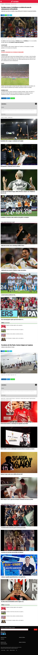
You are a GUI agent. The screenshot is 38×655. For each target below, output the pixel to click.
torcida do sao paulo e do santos (10, 398)
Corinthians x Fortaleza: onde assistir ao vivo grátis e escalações (15, 217)
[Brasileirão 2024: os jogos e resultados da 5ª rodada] (19, 129)
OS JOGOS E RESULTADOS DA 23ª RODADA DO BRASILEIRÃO (12, 52)
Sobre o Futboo (3, 650)
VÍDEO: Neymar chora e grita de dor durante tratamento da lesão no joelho (17, 499)
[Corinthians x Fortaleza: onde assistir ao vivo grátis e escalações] (19, 205)
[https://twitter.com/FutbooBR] (3, 634)
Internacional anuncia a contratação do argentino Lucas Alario (14, 423)
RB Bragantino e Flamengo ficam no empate (10, 166)
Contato (7, 650)
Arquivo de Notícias (22, 642)
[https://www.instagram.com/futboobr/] (5, 634)
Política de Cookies (12, 650)
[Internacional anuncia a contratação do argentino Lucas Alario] (19, 411)
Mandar (35, 629)
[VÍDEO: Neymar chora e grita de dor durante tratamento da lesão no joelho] (19, 487)
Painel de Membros (4, 643)
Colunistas (2, 639)
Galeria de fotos (3, 637)
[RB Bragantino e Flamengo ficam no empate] (19, 154)
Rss (16, 650)
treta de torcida (18, 398)
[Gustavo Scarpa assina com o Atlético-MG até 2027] (19, 462)
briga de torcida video (32, 398)
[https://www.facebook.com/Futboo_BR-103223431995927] (1, 634)
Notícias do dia (3, 642)
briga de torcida (3, 398)
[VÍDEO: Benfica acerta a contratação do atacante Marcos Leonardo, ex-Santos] (19, 437)
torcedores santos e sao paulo (24, 398)
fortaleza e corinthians (4, 117)
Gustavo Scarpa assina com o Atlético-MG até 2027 (12, 474)
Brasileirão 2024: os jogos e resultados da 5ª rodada (12, 141)
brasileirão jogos (10, 117)
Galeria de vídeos (22, 637)
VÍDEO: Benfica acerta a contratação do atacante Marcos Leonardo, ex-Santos (17, 448)
